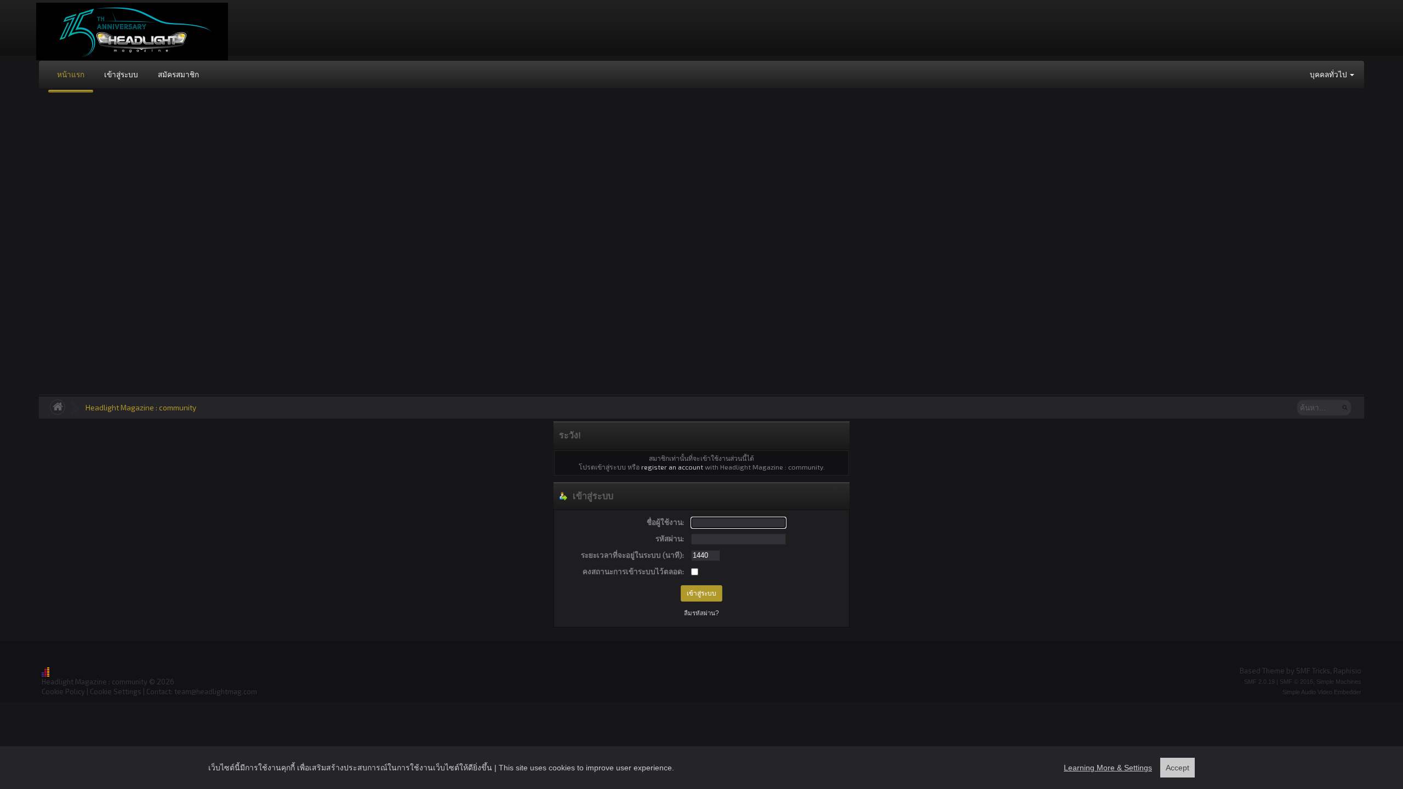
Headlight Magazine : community (140, 407)
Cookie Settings (115, 691)
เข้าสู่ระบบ (121, 74)
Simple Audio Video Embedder (1321, 692)
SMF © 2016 (1296, 681)
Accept (1177, 767)
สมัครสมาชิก (178, 74)
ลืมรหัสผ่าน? (701, 613)
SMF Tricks (1313, 670)
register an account (672, 467)
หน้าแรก (70, 74)
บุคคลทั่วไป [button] (1329, 74)
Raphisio (1347, 670)
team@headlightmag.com (215, 691)
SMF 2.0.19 (1259, 681)
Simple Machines (1338, 681)
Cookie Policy (63, 691)
